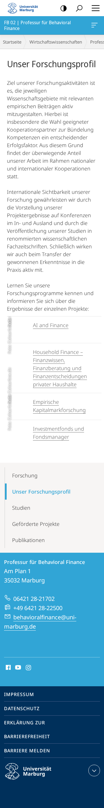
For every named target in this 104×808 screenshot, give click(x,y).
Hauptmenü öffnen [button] (95, 8)
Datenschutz (22, 708)
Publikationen (28, 540)
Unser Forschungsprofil (41, 491)
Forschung (25, 475)
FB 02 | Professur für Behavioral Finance (95, 25)
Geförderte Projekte (36, 523)
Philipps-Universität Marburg (38, 780)
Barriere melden (27, 750)
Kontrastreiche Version (63, 8)
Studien (21, 507)
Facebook (7, 668)
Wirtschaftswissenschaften (55, 42)
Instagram (28, 668)
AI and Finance (50, 325)
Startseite (12, 42)
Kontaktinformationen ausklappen (94, 770)
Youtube (17, 668)
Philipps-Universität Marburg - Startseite (24, 8)
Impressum (19, 694)
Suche (79, 8)
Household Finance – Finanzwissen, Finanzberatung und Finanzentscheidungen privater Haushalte (60, 368)
